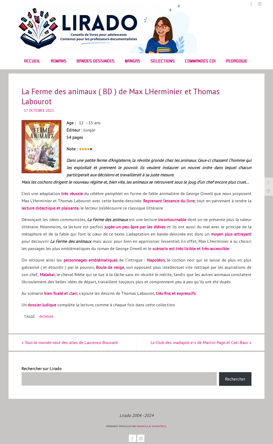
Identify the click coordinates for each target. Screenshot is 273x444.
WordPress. (159, 426)
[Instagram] (268, 190)
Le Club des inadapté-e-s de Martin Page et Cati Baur (201, 342)
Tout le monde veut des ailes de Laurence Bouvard (70, 342)
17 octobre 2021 (39, 110)
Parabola (142, 426)
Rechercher (235, 379)
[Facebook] (268, 182)
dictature (46, 316)
